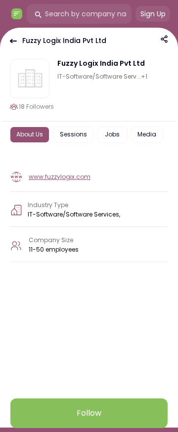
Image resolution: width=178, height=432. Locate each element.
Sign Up (153, 14)
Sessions (73, 134)
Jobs (112, 134)
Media (146, 134)
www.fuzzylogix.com (59, 177)
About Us (29, 134)
